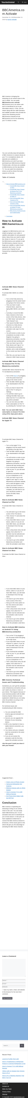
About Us (5, 1083)
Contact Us (5, 1086)
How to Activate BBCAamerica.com (15, 184)
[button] (18, 2)
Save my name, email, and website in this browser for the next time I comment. (13, 992)
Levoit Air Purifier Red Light (10, 1059)
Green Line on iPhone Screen (15, 782)
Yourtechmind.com (18, 1097)
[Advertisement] (14, 37)
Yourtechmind (7, 2)
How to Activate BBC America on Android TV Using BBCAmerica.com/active (17, 207)
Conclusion (9, 216)
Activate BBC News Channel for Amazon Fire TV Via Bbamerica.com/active (17, 191)
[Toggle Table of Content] (3, 182)
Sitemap (4, 1094)
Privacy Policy (6, 1091)
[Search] (22, 1045)
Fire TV (16, 376)
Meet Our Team (7, 1089)
